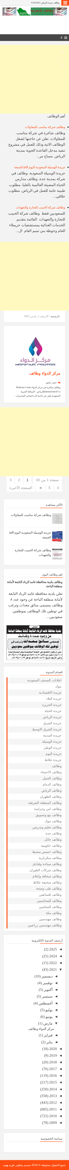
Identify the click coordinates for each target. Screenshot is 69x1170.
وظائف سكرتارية (50, 858)
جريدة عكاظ (53, 760)
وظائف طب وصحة (49, 888)
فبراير (48, 1035)
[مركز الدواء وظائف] (35, 348)
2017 (52, 1069)
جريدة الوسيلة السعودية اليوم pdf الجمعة (39, 167)
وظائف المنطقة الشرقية (45, 803)
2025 (52, 949)
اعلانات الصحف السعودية (44, 680)
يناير (49, 1042)
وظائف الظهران (51, 797)
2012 (52, 1103)
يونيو (49, 1017)
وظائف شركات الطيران (46, 870)
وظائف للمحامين (50, 907)
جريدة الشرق (52, 723)
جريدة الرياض (52, 717)
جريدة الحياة (53, 711)
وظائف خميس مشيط (47, 852)
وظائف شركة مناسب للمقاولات (45, 127)
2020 (52, 1049)
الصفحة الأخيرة (21, 488)
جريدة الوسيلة (52, 741)
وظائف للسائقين (50, 894)
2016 (52, 1076)
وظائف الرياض (51, 790)
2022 (52, 963)
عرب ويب (8, 1165)
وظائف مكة (54, 913)
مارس (47, 1023)
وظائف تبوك (53, 821)
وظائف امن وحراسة (48, 809)
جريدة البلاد (54, 699)
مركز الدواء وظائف (44, 373)
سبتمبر (47, 996)
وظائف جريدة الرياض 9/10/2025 (45, 3)
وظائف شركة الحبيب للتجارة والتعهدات (40, 207)
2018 (52, 1062)
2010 (52, 1116)
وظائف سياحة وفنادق (47, 864)
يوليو (48, 1010)
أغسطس (45, 1003)
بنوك (58, 686)
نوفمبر (47, 983)
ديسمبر (47, 976)
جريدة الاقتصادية (50, 692)
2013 (52, 1096)
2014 (52, 1089)
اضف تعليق (51, 382)
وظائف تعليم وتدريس (47, 827)
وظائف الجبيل (52, 778)
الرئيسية (55, 316)
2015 (52, 1082)
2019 (52, 1055)
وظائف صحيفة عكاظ (47, 882)
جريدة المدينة (52, 735)
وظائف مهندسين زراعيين (45, 925)
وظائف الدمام (52, 784)
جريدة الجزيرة (52, 705)
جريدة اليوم (54, 754)
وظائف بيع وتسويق (49, 815)
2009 (52, 1123)
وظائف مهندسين (50, 919)
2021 (52, 970)
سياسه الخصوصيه (34, 1147)
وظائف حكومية (51, 845)
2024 (52, 956)
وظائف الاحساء (51, 772)
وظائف (57, 766)
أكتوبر (48, 990)
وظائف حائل (53, 839)
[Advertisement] (34, 79)
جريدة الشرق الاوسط (47, 729)
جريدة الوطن (53, 748)
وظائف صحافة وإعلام (47, 876)
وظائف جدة (53, 833)
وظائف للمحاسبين (49, 901)
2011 (52, 1109)
